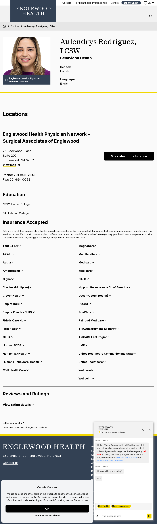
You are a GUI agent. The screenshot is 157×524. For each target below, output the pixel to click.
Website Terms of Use (47, 515)
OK (47, 508)
